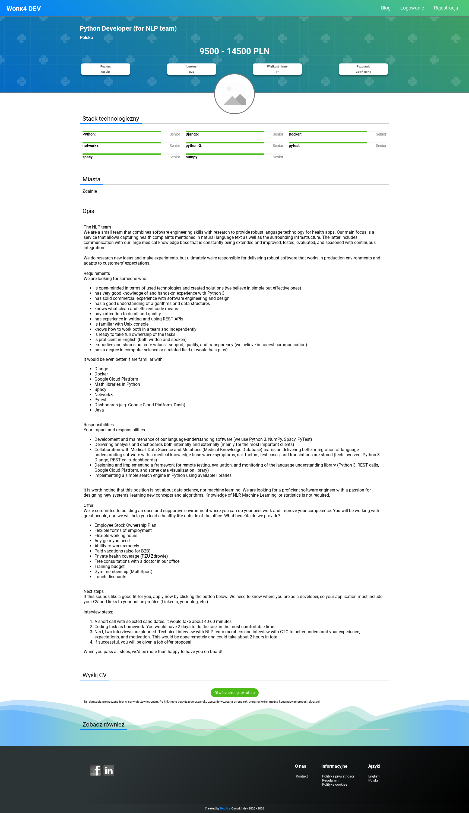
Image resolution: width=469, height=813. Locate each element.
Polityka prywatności (338, 776)
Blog (386, 8)
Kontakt (302, 776)
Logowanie (412, 8)
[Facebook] (95, 770)
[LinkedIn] (108, 770)
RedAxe (225, 808)
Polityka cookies (334, 784)
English (373, 776)
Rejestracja (446, 8)
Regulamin (330, 780)
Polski (373, 780)
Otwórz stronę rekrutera (234, 692)
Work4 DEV (24, 8)
